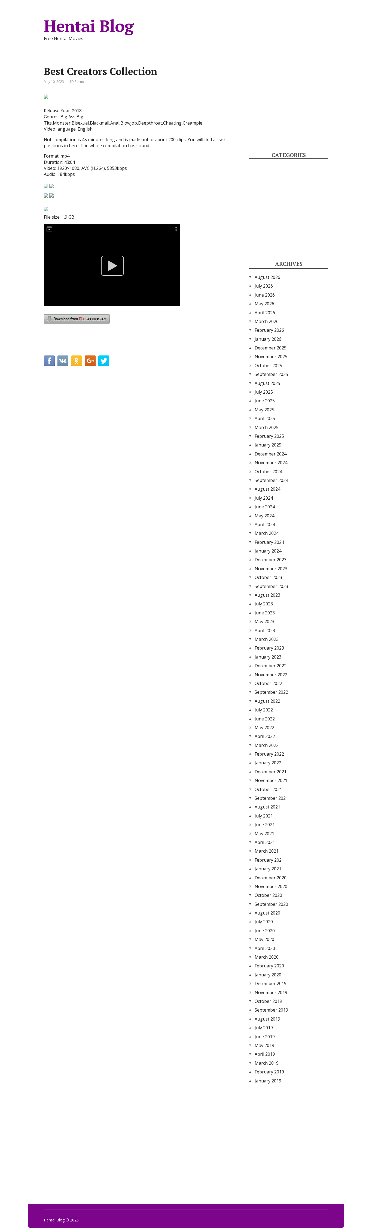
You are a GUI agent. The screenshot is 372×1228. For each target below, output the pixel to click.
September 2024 (271, 480)
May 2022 (264, 728)
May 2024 (264, 516)
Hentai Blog (88, 26)
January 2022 (268, 763)
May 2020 (264, 939)
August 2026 (267, 277)
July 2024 (264, 498)
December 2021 (270, 772)
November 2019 (271, 992)
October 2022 (268, 683)
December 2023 (270, 560)
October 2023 (268, 577)
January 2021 (268, 869)
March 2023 (267, 639)
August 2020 (267, 913)
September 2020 (271, 904)
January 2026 (268, 339)
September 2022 (271, 692)
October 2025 (268, 366)
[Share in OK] (76, 360)
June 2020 (265, 931)
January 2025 (268, 445)
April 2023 (265, 630)
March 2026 (267, 321)
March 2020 (267, 957)
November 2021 (271, 780)
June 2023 (265, 613)
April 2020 (265, 948)
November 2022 (271, 675)
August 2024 (267, 489)
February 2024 (269, 542)
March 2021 (267, 851)
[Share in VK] (62, 360)
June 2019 (265, 1037)
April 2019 (265, 1054)
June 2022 (265, 719)
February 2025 (269, 436)
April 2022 (265, 736)
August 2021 (267, 807)
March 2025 (267, 427)
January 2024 (268, 551)
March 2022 (267, 745)
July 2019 (264, 1028)
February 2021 (269, 860)
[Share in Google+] (90, 360)
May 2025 (264, 410)
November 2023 (271, 569)
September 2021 (271, 798)
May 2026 (264, 304)
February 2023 (269, 648)
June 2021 (265, 825)
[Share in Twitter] (103, 360)
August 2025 (267, 383)
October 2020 (268, 895)
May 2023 (264, 621)
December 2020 (270, 878)
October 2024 (268, 472)
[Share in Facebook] (49, 360)
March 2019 (267, 1063)
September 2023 (271, 586)
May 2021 (264, 834)
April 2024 (265, 524)
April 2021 (265, 842)
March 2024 (267, 533)
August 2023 (267, 595)
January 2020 (268, 975)
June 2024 (265, 507)
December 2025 (270, 348)
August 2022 (267, 701)
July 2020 (264, 922)
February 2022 (269, 754)
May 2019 (264, 1045)
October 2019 (268, 1001)
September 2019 (271, 1010)
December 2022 (270, 666)
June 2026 (265, 295)
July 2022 (264, 710)
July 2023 (264, 604)
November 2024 (271, 463)
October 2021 (268, 789)
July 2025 (264, 392)
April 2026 (265, 313)
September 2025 (271, 374)
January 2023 (268, 657)
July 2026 (264, 286)
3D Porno (76, 81)
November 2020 (271, 886)
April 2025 (265, 418)
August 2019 (267, 1019)
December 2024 (270, 454)
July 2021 (264, 816)
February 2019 (269, 1072)
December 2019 (270, 983)
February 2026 (269, 330)
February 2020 (269, 966)
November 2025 (271, 357)
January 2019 (268, 1081)
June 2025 (265, 401)
